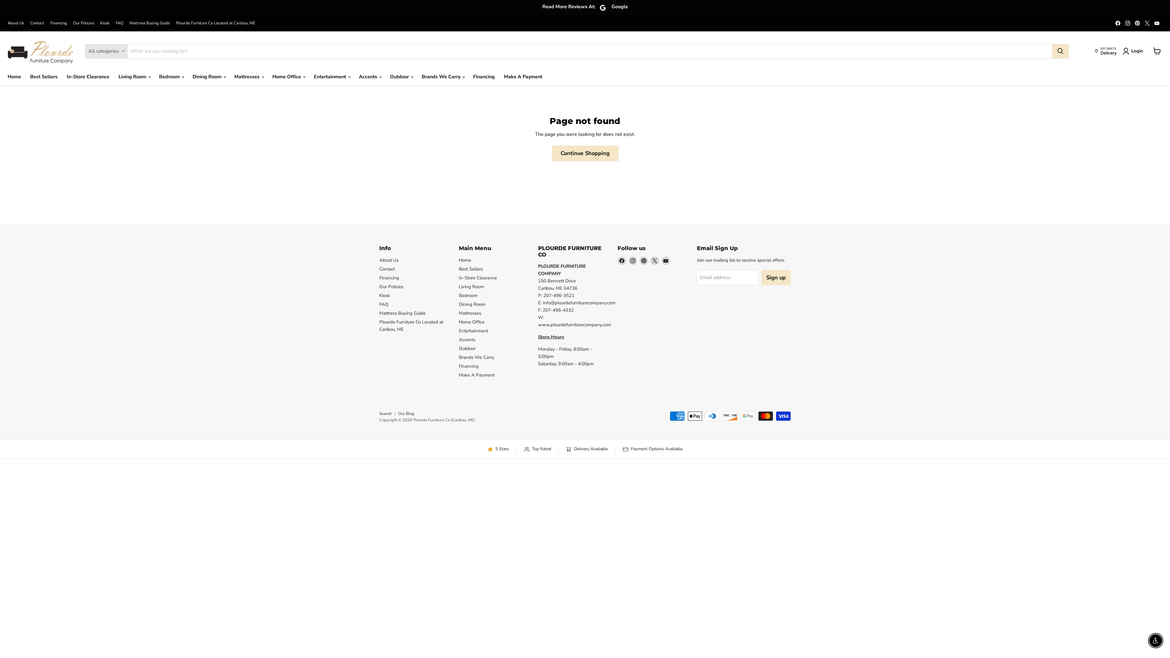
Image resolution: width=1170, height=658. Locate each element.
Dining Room (208, 76)
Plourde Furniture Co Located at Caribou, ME (215, 23)
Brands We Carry (442, 76)
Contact (37, 23)
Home (14, 76)
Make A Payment (523, 76)
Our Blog (406, 413)
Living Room (133, 76)
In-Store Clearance (88, 76)
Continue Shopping (585, 153)
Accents (368, 76)
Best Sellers (44, 76)
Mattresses (247, 76)
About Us (16, 23)
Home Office (287, 76)
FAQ (119, 23)
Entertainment (330, 76)
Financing (58, 23)
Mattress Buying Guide (149, 23)
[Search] (1060, 51)
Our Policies (83, 23)
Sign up (776, 277)
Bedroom (170, 76)
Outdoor (400, 76)
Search (385, 413)
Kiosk (105, 23)
